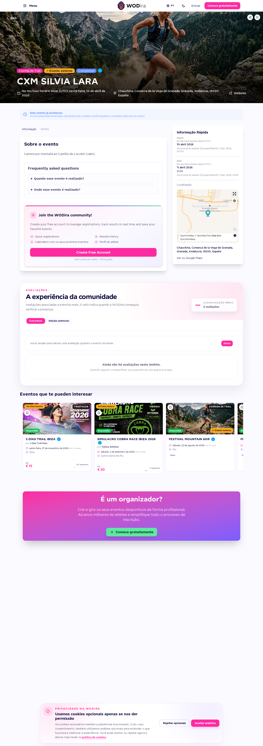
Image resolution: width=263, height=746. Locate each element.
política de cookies (94, 737)
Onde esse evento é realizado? (57, 189)
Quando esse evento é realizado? (59, 178)
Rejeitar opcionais (174, 723)
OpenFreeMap (187, 235)
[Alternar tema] (183, 5)
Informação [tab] (29, 129)
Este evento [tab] (35, 320)
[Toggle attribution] (235, 235)
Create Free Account (93, 252)
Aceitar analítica (205, 723)
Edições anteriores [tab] (59, 320)
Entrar (195, 6)
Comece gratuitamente (222, 5)
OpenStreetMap (187, 239)
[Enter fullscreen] (234, 193)
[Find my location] (234, 200)
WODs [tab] (45, 129)
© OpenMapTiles (203, 235)
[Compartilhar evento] (250, 17)
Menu (33, 6)
